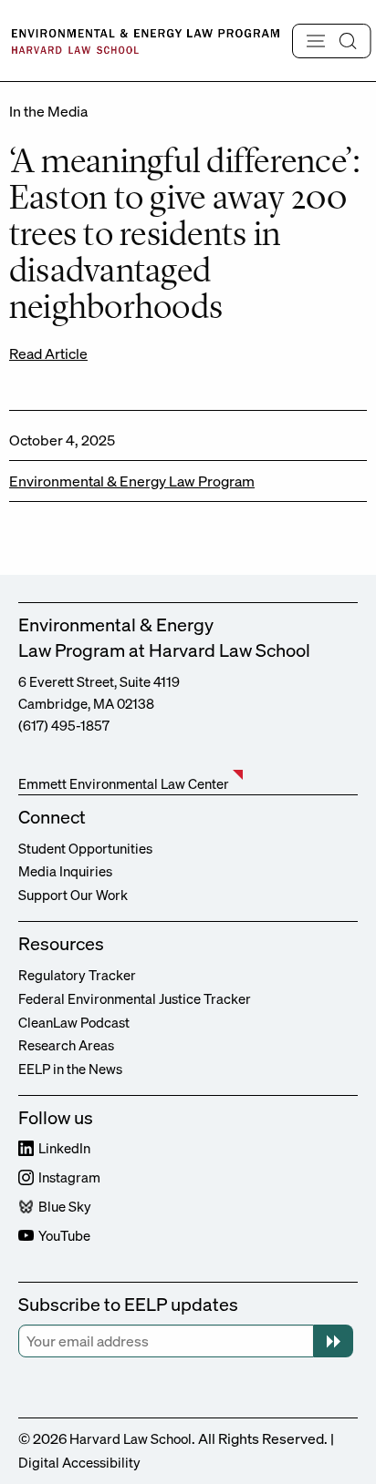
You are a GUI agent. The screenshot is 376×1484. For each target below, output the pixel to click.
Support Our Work (73, 894)
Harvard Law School (130, 1438)
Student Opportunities (85, 848)
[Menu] (331, 41)
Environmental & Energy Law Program (132, 481)
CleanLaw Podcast (74, 1022)
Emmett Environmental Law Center (123, 783)
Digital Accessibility (79, 1462)
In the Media (48, 111)
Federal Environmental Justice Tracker (134, 998)
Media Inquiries (65, 871)
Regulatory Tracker (77, 975)
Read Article (48, 353)
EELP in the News (70, 1068)
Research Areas (66, 1045)
